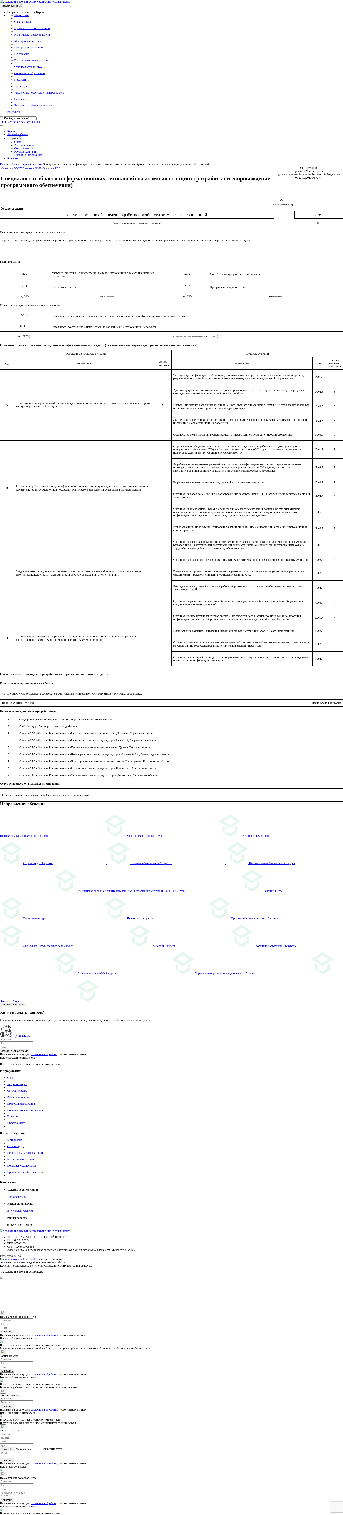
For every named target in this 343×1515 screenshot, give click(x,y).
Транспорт (20, 86)
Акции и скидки (24, 145)
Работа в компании (26, 151)
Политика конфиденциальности (26, 1109)
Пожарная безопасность (28, 47)
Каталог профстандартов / (28, 164)
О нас (17, 141)
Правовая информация (28, 154)
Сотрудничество (24, 148)
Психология (21, 53)
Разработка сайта (10, 1255)
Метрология (21, 15)
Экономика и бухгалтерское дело (34, 105)
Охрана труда (22, 21)
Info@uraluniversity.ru (20, 1210)
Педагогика (21, 79)
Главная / (6, 164)
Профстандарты (17, 1122)
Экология (20, 99)
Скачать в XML (32, 168)
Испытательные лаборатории (32, 34)
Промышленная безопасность (32, 28)
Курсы (11, 131)
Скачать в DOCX (11, 168)
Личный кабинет (17, 134)
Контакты (13, 158)
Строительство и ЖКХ (28, 66)
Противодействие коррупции (32, 60)
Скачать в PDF (51, 168)
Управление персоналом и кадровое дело (39, 92)
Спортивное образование (29, 73)
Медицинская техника (28, 41)
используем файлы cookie (20, 1259)
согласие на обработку (44, 1054)
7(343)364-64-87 (16, 1196)
